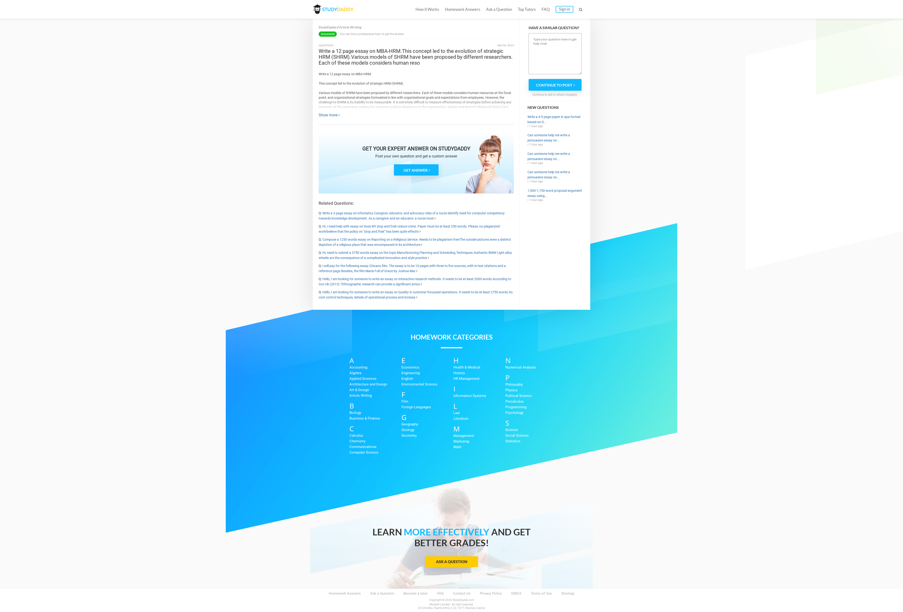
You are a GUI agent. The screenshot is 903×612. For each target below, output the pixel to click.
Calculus (356, 435)
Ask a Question (499, 9)
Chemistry (357, 441)
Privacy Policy (491, 593)
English (407, 379)
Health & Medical (466, 367)
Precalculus (514, 401)
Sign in (564, 9)
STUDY (337, 9)
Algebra (355, 373)
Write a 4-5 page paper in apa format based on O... (554, 119)
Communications (362, 447)
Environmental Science (419, 384)
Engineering (410, 373)
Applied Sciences (362, 379)
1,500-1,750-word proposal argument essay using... (554, 193)
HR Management (466, 379)
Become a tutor (416, 593)
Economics (410, 367)
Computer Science (363, 452)
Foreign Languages (416, 407)
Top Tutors (527, 9)
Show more (328, 115)
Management (463, 436)
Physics (511, 390)
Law (456, 413)
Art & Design (359, 390)
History (459, 373)
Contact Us (462, 593)
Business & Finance (364, 418)
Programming (516, 407)
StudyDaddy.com (463, 600)
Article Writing (360, 395)
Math (457, 447)
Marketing (461, 441)
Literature (460, 418)
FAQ (546, 9)
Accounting (358, 367)
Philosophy (514, 384)
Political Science (518, 396)
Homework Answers (462, 9)
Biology (355, 413)
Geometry (409, 435)
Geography (409, 424)
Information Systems (469, 396)
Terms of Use (541, 593)
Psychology (514, 413)
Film (404, 401)
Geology (407, 430)
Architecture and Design (368, 384)
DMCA (516, 593)
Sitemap (567, 593)
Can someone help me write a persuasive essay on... (548, 137)
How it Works (427, 9)
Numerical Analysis (520, 367)
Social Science (517, 435)
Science (511, 430)
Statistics (512, 441)
